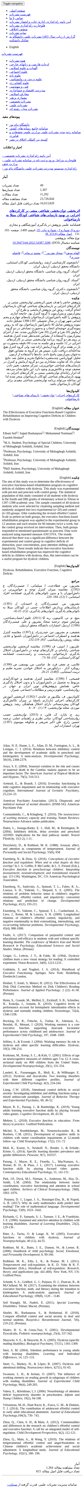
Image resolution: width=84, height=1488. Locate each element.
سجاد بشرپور (54, 253)
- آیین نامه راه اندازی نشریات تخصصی (26, 155)
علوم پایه (15, 75)
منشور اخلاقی (18, 29)
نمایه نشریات (17, 33)
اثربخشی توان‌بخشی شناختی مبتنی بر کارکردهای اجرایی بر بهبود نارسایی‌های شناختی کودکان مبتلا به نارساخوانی (43, 215)
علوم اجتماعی (18, 71)
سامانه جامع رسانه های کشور (28, 128)
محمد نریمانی (32, 253)
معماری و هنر (18, 97)
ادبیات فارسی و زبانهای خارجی (29, 64)
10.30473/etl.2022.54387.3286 (32, 242)
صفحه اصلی (17, 10)
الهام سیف (73, 253)
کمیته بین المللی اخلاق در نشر (28, 139)
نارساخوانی (72, 399)
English (14, 47)
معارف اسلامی (19, 94)
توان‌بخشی (48, 395)
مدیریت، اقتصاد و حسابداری (27, 90)
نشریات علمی (18, 105)
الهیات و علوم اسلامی (23, 68)
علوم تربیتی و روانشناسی (25, 79)
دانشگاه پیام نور (19, 124)
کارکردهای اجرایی (68, 395)
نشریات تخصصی (20, 101)
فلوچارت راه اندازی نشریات (27, 25)
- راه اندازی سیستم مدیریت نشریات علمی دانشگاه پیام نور (39, 168)
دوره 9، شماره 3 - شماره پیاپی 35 (58, 230)
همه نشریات (17, 60)
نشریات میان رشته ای (23, 109)
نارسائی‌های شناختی (26, 395)
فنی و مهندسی (18, 86)
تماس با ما (16, 18)
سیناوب (12, 1484)
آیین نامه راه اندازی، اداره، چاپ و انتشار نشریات (40, 21)
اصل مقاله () (59, 234)
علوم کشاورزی (19, 83)
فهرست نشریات (19, 14)
